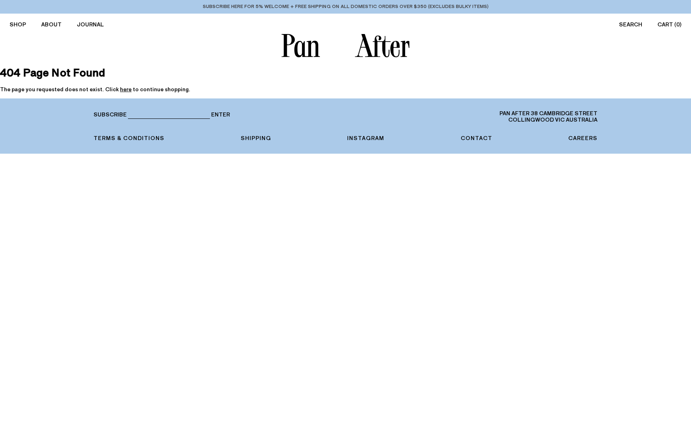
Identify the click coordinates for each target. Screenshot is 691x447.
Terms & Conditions (129, 138)
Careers (582, 138)
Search (630, 24)
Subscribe (110, 114)
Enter (220, 115)
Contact (476, 138)
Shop (18, 24)
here (126, 89)
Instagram (365, 138)
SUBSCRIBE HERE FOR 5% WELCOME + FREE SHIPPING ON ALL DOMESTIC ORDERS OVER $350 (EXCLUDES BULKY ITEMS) (346, 6)
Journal (90, 24)
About (51, 24)
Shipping (256, 138)
